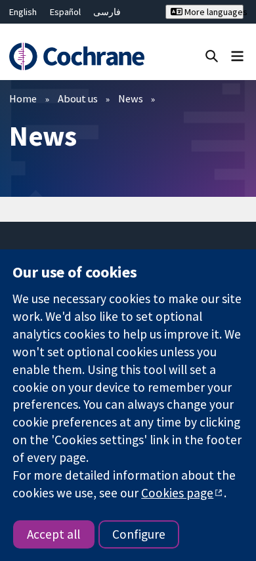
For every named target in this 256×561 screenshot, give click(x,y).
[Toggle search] (211, 55)
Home (23, 98)
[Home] (76, 57)
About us (78, 98)
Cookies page (177, 493)
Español (65, 12)
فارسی (107, 12)
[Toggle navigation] (237, 55)
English (23, 12)
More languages (212, 12)
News (130, 98)
